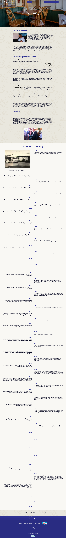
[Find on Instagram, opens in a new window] (31, 519)
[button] (60, 2)
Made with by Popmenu (19, 516)
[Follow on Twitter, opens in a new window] (34, 519)
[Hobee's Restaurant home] (4, 2)
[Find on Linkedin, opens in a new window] (36, 519)
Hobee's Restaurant (33, 528)
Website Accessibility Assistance (33, 533)
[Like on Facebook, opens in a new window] (29, 519)
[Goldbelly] (44, 523)
